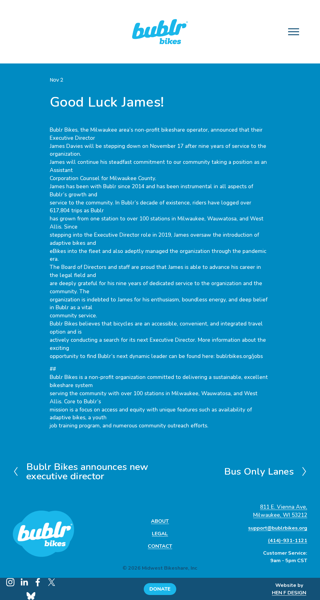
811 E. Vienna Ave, (283, 507)
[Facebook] (37, 582)
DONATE (160, 589)
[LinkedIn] (24, 582)
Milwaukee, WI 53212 (280, 515)
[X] (51, 582)
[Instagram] (10, 582)
